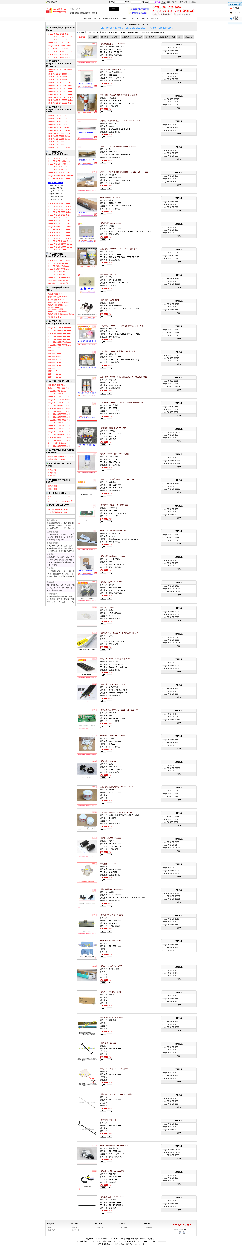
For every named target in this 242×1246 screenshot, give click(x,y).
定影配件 (70, 576)
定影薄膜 (59, 574)
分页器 (71, 534)
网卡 (62, 590)
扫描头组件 (51, 546)
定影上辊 (70, 571)
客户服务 (236, 8)
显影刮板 (68, 560)
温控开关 (57, 576)
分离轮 (64, 534)
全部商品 (82, 37)
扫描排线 (62, 551)
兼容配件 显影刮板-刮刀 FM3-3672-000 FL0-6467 (120, 121)
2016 (88, 13)
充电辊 (68, 526)
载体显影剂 (68, 523)
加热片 (67, 574)
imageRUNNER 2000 (55, 196)
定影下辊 (51, 574)
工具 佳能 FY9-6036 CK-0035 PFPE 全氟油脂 (118, 249)
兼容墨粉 (58, 523)
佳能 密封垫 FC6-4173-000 (111, 223)
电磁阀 (66, 599)
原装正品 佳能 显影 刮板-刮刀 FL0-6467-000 (118, 146)
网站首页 (87, 18)
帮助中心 (174, 2)
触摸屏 (58, 596)
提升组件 (67, 537)
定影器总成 (51, 571)
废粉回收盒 (68, 528)
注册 (168, 2)
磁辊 (62, 560)
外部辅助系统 (163, 37)
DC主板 (50, 585)
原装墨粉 (50, 523)
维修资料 (188, 37)
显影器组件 (54, 560)
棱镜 (65, 546)
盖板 (63, 602)
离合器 (59, 599)
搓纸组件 (50, 534)
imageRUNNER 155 (55, 183)
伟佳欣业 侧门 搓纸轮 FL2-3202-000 (114, 69)
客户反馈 (183, 2)
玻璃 (70, 546)
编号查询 (135, 18)
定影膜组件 (61, 571)
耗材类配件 (93, 37)
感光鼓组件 (51, 526)
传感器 (52, 599)
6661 (94, 13)
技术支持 (236, 12)
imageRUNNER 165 (55, 185)
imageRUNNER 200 (55, 188)
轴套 (64, 576)
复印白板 (50, 548)
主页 (49, 2)
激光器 (59, 546)
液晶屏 (64, 596)
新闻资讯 (116, 18)
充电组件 (57, 562)
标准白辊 (58, 548)
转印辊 (54, 565)
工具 (173, 37)
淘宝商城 (154, 18)
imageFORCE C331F (170, 99)
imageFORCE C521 (170, 105)
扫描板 (70, 551)
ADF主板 (60, 588)
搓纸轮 (77, 13)
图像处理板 (58, 585)
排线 (68, 602)
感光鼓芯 (60, 526)
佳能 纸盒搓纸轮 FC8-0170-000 (112, 44)
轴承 (58, 602)
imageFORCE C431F (170, 102)
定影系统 (125, 37)
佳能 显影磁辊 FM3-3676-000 (112, 198)
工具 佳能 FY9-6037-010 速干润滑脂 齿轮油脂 (118, 95)
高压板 (52, 588)
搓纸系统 (104, 37)
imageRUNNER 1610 (55, 194)
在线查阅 (144, 18)
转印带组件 (66, 562)
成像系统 (115, 37)
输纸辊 (50, 537)
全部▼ (179, 57)
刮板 (67, 557)
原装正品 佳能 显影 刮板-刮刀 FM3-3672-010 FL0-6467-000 (124, 172)
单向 (57, 540)
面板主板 (68, 588)
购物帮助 (106, 18)
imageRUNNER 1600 (55, 191)
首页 (90, 32)
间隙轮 (49, 562)
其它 (180, 37)
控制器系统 (149, 37)
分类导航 (97, 18)
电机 (72, 599)
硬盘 (57, 590)
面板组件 (50, 596)
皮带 (53, 602)
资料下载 (125, 18)
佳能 (71, 13)
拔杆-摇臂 (58, 537)
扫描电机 (67, 548)
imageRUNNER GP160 (171, 48)
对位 (62, 540)
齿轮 (48, 602)
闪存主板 (50, 590)
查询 (113, 9)
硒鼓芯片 (58, 528)
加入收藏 (192, 2)
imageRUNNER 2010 (55, 199)
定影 (83, 13)
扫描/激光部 (137, 37)
